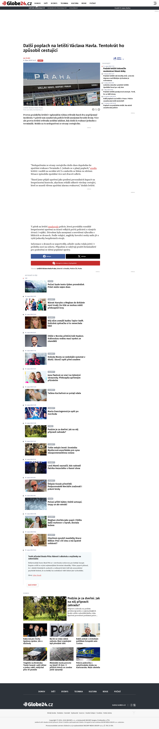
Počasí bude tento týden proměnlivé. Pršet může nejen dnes (66, 285)
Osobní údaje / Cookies (93, 713)
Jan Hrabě (26, 58)
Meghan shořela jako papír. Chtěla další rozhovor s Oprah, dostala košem (65, 523)
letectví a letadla (63, 269)
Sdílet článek (119, 58)
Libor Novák (37, 575)
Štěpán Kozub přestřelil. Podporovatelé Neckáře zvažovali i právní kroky (65, 486)
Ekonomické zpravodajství (57, 8)
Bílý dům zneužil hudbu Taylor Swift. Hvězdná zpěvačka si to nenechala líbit (66, 323)
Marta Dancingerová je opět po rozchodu (63, 412)
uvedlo (93, 168)
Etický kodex (51, 713)
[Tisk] (99, 109)
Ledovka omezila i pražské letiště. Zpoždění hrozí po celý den (116, 86)
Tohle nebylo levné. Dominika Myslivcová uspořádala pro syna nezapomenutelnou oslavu (64, 450)
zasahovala (53, 226)
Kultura (74, 3)
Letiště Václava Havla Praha (46, 269)
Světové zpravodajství (37, 8)
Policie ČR (73, 269)
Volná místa (107, 713)
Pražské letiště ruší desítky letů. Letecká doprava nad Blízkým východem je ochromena (118, 78)
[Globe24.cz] (17, 3)
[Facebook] (93, 109)
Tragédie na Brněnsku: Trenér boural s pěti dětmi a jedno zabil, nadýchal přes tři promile (34, 666)
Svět (46, 3)
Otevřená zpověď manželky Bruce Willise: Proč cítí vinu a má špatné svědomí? (64, 541)
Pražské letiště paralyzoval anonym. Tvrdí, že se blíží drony (119, 93)
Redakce (60, 713)
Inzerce (81, 713)
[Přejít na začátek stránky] (134, 713)
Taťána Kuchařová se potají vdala (64, 393)
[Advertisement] (65, 144)
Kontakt (67, 713)
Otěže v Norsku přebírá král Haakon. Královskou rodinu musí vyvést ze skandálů (66, 338)
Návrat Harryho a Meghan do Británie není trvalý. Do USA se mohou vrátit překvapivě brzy (66, 305)
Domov (38, 3)
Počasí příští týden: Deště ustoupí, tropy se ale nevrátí (65, 503)
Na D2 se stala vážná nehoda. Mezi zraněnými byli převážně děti (60, 641)
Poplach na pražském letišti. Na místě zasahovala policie (117, 106)
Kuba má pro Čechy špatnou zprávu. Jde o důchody (33, 641)
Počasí (93, 3)
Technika (64, 3)
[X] (96, 109)
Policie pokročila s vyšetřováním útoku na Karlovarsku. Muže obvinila (88, 665)
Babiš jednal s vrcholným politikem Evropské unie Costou (87, 641)
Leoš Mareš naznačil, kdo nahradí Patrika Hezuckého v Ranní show (64, 467)
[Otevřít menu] (155, 3)
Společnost (73, 8)
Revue (84, 3)
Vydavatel (74, 713)
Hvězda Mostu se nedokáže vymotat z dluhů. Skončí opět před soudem (66, 358)
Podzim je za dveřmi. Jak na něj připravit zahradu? (63, 430)
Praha (80, 269)
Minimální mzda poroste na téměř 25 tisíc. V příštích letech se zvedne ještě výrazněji (61, 666)
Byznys (54, 3)
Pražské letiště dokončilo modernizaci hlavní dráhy (114, 69)
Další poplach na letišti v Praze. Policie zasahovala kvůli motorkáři (118, 100)
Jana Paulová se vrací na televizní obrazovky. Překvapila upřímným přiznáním (64, 378)
